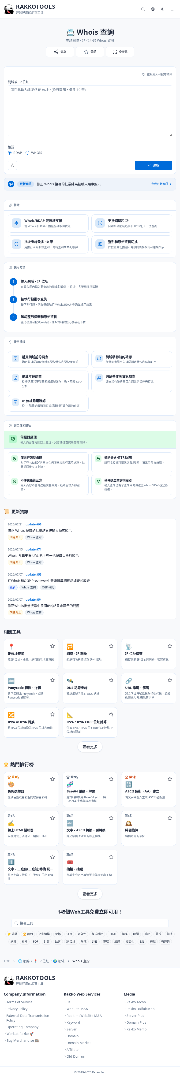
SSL (142, 942)
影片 (24, 942)
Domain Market (79, 1043)
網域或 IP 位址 (18, 82)
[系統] (162, 9)
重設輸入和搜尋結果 (159, 74)
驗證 (117, 942)
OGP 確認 (48, 587)
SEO (69, 934)
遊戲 (153, 942)
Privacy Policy (17, 1009)
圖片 (158, 934)
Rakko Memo (136, 1029)
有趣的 (165, 942)
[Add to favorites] (52, 646)
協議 (11, 147)
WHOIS (36, 152)
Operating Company (22, 1027)
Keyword (73, 1022)
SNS (95, 942)
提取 (106, 942)
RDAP (17, 152)
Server (72, 1029)
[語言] (153, 9)
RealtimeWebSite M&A (84, 1015)
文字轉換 (44, 934)
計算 (46, 942)
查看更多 (90, 746)
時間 (136, 934)
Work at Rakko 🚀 (20, 1033)
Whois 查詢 (34, 537)
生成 (83, 942)
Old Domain (76, 1056)
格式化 (130, 942)
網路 (58, 934)
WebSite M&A (77, 1009)
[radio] (9, 153)
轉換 (125, 934)
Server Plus (135, 1015)
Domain (73, 1036)
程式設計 (97, 934)
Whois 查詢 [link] (81, 961)
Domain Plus (136, 1022)
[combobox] (93, 923)
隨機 (169, 934)
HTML (112, 934)
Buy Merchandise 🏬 (23, 1040)
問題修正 (15, 537)
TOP (7, 961)
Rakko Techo (136, 1002)
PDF (35, 942)
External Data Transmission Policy (27, 1017)
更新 (12, 587)
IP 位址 (70, 942)
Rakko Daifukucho (140, 1009)
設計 (147, 934)
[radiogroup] (90, 152)
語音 (58, 942)
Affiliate (73, 1049)
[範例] (12, 165)
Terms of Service (19, 1002)
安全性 (82, 934)
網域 (13, 942)
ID (68, 1002)
